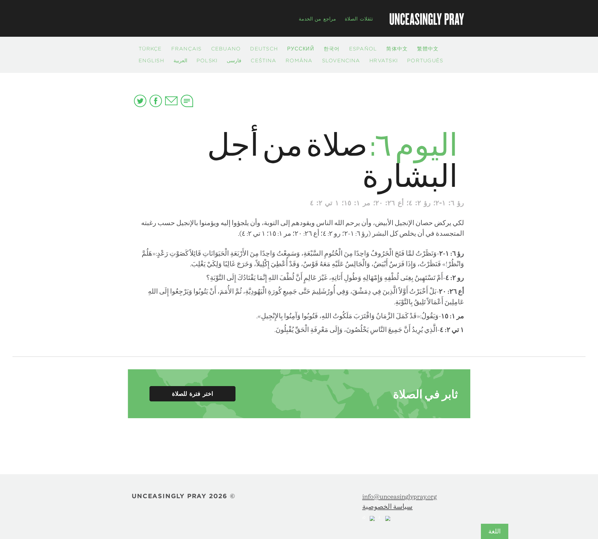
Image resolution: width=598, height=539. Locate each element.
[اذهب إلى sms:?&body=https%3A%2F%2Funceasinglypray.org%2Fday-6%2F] (187, 101)
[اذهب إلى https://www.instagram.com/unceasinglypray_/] (384, 518)
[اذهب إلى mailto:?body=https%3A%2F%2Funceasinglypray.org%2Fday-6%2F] (171, 100)
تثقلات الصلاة (359, 19)
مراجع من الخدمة (317, 19)
